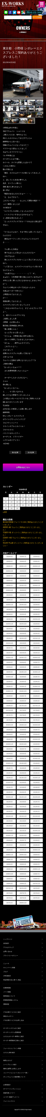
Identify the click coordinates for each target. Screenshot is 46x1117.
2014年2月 (36, 773)
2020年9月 (9, 662)
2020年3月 (9, 672)
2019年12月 (23, 672)
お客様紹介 (7, 1085)
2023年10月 (23, 604)
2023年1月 (23, 619)
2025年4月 (9, 580)
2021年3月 (9, 652)
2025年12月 (23, 566)
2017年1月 (36, 720)
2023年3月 (36, 614)
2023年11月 (9, 604)
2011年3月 (9, 830)
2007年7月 (23, 893)
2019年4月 (23, 681)
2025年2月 (36, 580)
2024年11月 (36, 585)
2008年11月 (36, 869)
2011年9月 (9, 821)
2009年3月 (23, 864)
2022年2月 (9, 638)
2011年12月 (9, 816)
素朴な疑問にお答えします (12, 1069)
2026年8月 (9, 556)
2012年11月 (23, 797)
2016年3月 (9, 739)
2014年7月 (9, 768)
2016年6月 (9, 734)
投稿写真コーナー (9, 1093)
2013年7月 (9, 787)
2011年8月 (23, 821)
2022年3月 (36, 633)
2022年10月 (23, 624)
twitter (14, 12)
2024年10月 (9, 590)
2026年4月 (23, 561)
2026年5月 (9, 561)
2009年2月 (36, 864)
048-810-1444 (35, 12)
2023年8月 (9, 609)
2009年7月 (9, 859)
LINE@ (6, 12)
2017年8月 (36, 710)
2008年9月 (23, 874)
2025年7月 (9, 576)
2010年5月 (9, 845)
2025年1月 (9, 585)
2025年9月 (23, 571)
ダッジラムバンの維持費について (14, 1077)
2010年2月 (9, 850)
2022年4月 (23, 633)
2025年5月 (36, 576)
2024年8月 (23, 590)
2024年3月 (9, 600)
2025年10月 (9, 571)
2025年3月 (23, 580)
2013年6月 (23, 787)
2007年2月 (9, 903)
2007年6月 (36, 893)
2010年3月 (36, 845)
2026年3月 (36, 561)
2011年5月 (23, 826)
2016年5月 (23, 734)
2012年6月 (9, 806)
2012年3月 (9, 811)
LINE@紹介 (7, 976)
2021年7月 (9, 648)
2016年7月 (36, 729)
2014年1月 (9, 777)
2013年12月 (23, 777)
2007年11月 (9, 888)
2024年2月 (23, 600)
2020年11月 (23, 657)
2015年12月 (36, 739)
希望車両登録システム (10, 1000)
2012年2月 (23, 811)
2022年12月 (36, 619)
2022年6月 (36, 628)
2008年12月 (23, 869)
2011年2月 (23, 830)
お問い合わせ (7, 951)
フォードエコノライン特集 (12, 1048)
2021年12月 (23, 638)
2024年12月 (23, 585)
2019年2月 (9, 686)
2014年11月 (9, 763)
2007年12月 (36, 883)
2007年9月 (36, 888)
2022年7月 (23, 628)
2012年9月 (9, 801)
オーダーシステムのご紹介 (12, 1028)
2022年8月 (9, 628)
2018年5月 (9, 701)
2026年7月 (23, 556)
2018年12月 (36, 686)
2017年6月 (23, 715)
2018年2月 (9, 705)
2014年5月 (36, 768)
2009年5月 (36, 859)
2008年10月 (9, 874)
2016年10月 (36, 725)
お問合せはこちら (23, 467)
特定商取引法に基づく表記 (12, 980)
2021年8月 (36, 643)
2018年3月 (36, 701)
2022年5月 (9, 633)
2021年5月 (23, 648)
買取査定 (6, 1004)
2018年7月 (23, 696)
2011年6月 (9, 826)
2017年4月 (9, 720)
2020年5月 (23, 667)
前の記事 (15, 452)
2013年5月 (36, 787)
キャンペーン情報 (9, 967)
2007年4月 (23, 898)
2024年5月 (23, 595)
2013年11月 (36, 777)
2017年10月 (9, 710)
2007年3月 (36, 898)
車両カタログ (7, 1060)
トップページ (7, 939)
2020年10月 (36, 657)
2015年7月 (23, 749)
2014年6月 (23, 768)
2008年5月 (23, 878)
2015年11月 (9, 744)
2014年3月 (23, 773)
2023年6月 (36, 609)
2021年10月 (9, 643)
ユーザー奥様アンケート (11, 1097)
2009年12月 (36, 850)
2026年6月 (36, 556)
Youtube (19, 12)
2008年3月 (9, 883)
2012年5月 (23, 806)
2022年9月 (36, 624)
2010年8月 (9, 840)
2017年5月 (36, 715)
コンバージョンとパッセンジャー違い (15, 1073)
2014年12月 (36, 758)
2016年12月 (9, 725)
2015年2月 (9, 758)
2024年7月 (36, 590)
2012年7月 (36, 801)
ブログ (5, 972)
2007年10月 (23, 888)
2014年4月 (9, 773)
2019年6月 (9, 681)
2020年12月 (9, 657)
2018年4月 (23, 701)
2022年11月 (9, 624)
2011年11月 (23, 816)
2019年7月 (36, 677)
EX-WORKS (16, 4)
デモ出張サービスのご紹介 (12, 1012)
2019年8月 (23, 677)
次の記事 (31, 452)
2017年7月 (9, 715)
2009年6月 (23, 859)
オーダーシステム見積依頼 (12, 1032)
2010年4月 (23, 845)
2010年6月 (36, 840)
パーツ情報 (7, 992)
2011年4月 (36, 826)
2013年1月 (36, 792)
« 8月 (5, 512)
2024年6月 (9, 595)
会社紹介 (6, 943)
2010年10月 (23, 835)
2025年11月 (36, 566)
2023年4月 (23, 614)
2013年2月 (23, 792)
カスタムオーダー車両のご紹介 (13, 1036)
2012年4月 (36, 806)
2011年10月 (36, 816)
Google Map (23, 12)
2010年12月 (36, 830)
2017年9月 (23, 710)
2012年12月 (9, 797)
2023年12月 (36, 600)
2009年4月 (9, 864)
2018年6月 (36, 696)
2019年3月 (36, 681)
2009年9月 (36, 854)
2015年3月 (36, 753)
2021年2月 (23, 652)
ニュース (6, 963)
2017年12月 (23, 705)
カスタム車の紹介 (9, 1052)
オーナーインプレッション (12, 1089)
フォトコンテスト (9, 1101)
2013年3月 (9, 792)
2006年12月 (23, 903)
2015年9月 (36, 744)
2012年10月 (36, 797)
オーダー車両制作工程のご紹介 (13, 1040)
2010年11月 (9, 835)
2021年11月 (36, 638)
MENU (42, 4)
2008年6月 (9, 878)
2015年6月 (36, 749)
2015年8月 (9, 749)
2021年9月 (23, 643)
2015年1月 (23, 758)
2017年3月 (23, 720)
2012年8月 (23, 801)
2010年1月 (23, 850)
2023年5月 (9, 614)
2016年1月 (23, 739)
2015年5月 (9, 753)
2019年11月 (36, 672)
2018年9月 (36, 691)
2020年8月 (23, 662)
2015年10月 (23, 744)
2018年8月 (9, 696)
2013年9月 (23, 782)
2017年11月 (36, 705)
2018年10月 (23, 691)
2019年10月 (9, 677)
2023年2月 (9, 619)
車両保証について (9, 996)
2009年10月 (23, 854)
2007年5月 (9, 898)
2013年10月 (9, 782)
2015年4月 (23, 753)
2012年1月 (36, 811)
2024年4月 (36, 595)
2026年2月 (9, 566)
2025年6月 (23, 576)
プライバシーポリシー (10, 955)
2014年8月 (36, 763)
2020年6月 (9, 667)
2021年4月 (36, 648)
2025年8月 (36, 571)
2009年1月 (9, 869)
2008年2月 (23, 883)
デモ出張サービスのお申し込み (13, 1020)
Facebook (10, 12)
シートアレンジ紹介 (10, 1064)
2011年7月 (36, 821)
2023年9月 (36, 604)
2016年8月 (23, 729)
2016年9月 (9, 729)
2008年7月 (36, 874)
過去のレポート (8, 1016)
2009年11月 (9, 854)
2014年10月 (23, 763)
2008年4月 (36, 878)
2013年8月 (36, 782)
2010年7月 (23, 840)
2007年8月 (9, 893)
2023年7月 (23, 609)
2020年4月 (36, 667)
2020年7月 (36, 662)
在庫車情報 (7, 988)
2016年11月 (23, 725)
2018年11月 (9, 691)
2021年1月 (36, 652)
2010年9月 (36, 835)
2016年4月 (36, 734)
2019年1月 (23, 686)
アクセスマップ (8, 947)
